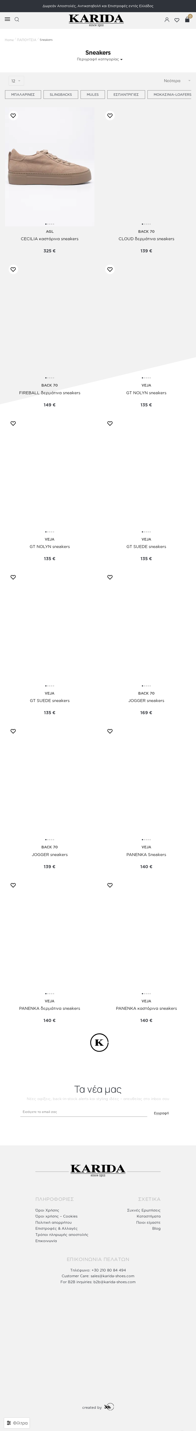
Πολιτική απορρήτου (53, 1222)
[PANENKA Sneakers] (146, 782)
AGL (50, 231)
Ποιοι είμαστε (148, 1222)
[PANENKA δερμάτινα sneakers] (50, 936)
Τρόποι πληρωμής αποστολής (61, 1235)
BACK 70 (146, 231)
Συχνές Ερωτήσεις (144, 1210)
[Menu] (5, 19)
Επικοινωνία (46, 1241)
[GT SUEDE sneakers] (146, 474)
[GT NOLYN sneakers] (146, 320)
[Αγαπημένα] (12, 115)
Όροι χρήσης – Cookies (56, 1216)
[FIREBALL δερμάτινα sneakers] (50, 320)
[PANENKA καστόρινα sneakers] (146, 936)
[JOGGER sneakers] (146, 628)
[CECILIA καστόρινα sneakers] (50, 166)
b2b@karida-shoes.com (114, 1282)
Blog (156, 1228)
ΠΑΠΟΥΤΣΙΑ (26, 40)
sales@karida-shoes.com (112, 1276)
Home (9, 40)
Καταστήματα (149, 1216)
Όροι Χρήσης (47, 1210)
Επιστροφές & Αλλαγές (56, 1228)
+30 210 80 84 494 (109, 1270)
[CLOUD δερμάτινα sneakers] (146, 166)
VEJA (146, 385)
